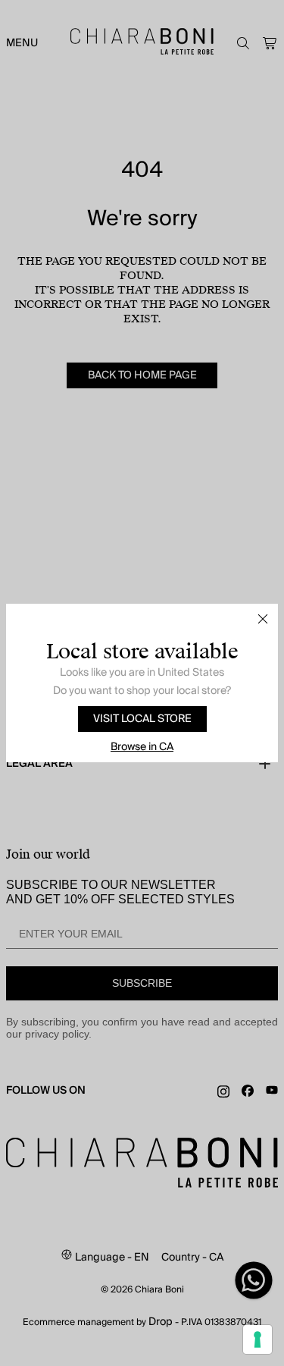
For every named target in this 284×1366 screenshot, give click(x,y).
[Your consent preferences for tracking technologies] (257, 1339)
